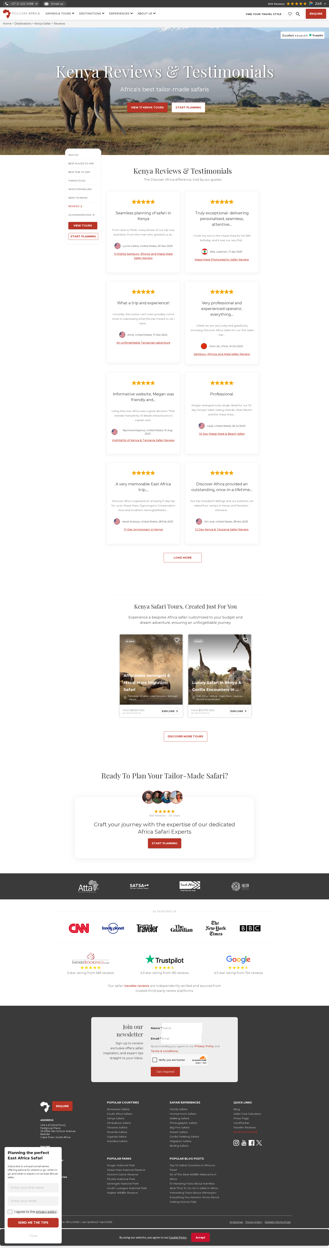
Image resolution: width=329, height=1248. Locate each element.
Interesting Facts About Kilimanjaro (193, 1192)
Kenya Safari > (43, 23)
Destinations (90, 13)
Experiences (119, 13)
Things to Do (76, 180)
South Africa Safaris (119, 1113)
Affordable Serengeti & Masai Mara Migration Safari (147, 682)
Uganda (237, 696)
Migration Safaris (180, 1141)
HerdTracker (241, 1123)
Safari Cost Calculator (247, 1113)
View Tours (82, 225)
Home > (8, 23)
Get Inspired (165, 1071)
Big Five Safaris (179, 1127)
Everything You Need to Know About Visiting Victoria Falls (194, 1199)
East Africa (202, 696)
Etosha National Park (121, 1179)
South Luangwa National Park (127, 1188)
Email (156, 1038)
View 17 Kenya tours (147, 107)
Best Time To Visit (79, 172)
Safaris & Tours (58, 13)
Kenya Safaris (115, 1118)
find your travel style (263, 14)
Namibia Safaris (117, 1141)
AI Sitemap (236, 1221)
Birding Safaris (179, 1145)
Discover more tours (185, 736)
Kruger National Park (121, 1165)
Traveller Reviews (244, 1127)
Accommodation (79, 214)
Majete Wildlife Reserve (122, 1192)
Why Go (73, 154)
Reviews (73, 206)
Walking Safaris (179, 1118)
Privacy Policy (204, 1046)
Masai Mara (225, 696)
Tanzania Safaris (117, 1127)
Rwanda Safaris (117, 1132)
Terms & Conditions (164, 1051)
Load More (183, 557)
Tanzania (133, 696)
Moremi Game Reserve (122, 1174)
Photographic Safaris (183, 1123)
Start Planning (188, 107)
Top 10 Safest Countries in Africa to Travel (192, 1168)
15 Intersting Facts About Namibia (192, 1183)
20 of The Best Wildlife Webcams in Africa (193, 1177)
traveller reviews (136, 986)
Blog (236, 1109)
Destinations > (24, 23)
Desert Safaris (179, 1132)
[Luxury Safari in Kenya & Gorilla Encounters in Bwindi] (219, 669)
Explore (168, 711)
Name (156, 1028)
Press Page (241, 1118)
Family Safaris (178, 1109)
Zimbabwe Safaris (119, 1123)
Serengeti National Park (123, 1183)
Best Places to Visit (81, 163)
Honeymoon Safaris (183, 1113)
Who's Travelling (80, 189)
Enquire (316, 13)
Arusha (144, 696)
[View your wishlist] (290, 14)
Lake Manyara (158, 696)
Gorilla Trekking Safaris (184, 1136)
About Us (144, 13)
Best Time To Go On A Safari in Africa (194, 1188)
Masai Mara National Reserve (126, 1170)
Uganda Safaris (117, 1136)
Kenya (132, 699)
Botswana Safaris (118, 1109)
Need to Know (77, 197)
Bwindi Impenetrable (208, 699)
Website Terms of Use (278, 1221)
